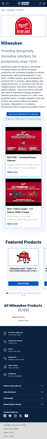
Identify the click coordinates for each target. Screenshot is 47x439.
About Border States (12, 404)
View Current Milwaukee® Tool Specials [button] (23, 114)
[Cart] (44, 3)
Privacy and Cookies (10, 429)
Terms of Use (8, 432)
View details (23, 283)
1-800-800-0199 (14, 335)
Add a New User (14, 351)
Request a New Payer (16, 359)
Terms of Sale (8, 436)
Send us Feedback (15, 376)
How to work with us (12, 386)
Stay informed (9, 392)
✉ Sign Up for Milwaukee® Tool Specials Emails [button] (23, 119)
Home (3, 10)
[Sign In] (40, 3)
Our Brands (11, 10)
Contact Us (12, 343)
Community (8, 398)
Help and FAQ (13, 368)
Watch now (12, 172)
